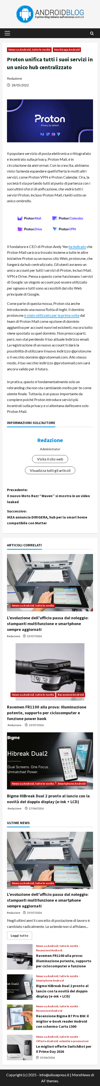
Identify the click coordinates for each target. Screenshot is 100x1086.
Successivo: (47, 517)
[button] (7, 33)
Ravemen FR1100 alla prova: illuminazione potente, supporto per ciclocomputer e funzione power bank (46, 712)
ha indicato (77, 246)
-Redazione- (14, 725)
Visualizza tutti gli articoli (50, 470)
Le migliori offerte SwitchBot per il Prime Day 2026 (20, 1047)
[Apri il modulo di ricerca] (92, 33)
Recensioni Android (71, 694)
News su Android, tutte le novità (29, 49)
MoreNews (81, 1075)
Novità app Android (67, 49)
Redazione (14, 78)
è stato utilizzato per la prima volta (51, 315)
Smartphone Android (71, 783)
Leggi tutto (21, 936)
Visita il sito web (50, 459)
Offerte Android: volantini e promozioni (62, 1041)
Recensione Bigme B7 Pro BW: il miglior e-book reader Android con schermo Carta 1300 (20, 1017)
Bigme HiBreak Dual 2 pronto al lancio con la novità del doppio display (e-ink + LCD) (20, 987)
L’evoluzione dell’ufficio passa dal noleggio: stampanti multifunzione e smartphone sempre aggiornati (48, 623)
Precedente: (48, 495)
